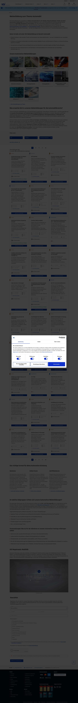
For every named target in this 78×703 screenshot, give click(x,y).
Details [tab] (39, 341)
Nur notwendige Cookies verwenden (21, 364)
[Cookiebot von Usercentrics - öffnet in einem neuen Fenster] (59, 338)
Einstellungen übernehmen (39, 364)
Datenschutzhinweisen (47, 352)
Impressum (15, 352)
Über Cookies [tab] (57, 341)
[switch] (32, 359)
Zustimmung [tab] (20, 341)
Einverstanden (56, 364)
